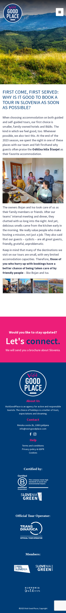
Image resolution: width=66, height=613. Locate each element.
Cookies (33, 452)
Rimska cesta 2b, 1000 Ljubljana (33, 425)
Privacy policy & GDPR (33, 449)
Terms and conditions (33, 445)
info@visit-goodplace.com (33, 428)
